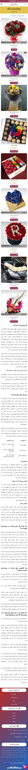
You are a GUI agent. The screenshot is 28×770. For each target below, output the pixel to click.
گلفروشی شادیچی (10, 763)
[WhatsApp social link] (13, 767)
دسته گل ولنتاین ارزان (14, 45)
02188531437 (19, 733)
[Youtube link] (15, 767)
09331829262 (13, 1)
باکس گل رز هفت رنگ (14, 79)
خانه (26, 15)
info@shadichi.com (18, 737)
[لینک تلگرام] (11, 767)
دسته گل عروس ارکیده (14, 317)
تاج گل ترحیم (13, 694)
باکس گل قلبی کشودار (14, 215)
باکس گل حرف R (14, 249)
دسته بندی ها (14, 11)
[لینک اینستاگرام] (17, 767)
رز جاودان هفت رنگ (14, 145)
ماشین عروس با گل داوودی (14, 284)
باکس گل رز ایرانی (14, 180)
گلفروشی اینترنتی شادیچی (11, 674)
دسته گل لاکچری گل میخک (14, 112)
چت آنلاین (23, 740)
